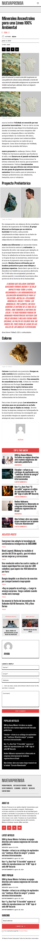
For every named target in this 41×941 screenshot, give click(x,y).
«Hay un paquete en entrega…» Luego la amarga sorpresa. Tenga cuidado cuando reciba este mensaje (19, 591)
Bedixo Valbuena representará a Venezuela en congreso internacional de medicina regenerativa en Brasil (27, 506)
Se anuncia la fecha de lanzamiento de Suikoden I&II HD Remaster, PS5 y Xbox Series (18, 603)
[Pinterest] (12, 49)
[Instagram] (9, 828)
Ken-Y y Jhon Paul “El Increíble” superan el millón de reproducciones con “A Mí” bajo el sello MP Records (26, 490)
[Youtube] (19, 828)
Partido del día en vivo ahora (30, 630)
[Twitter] (8, 49)
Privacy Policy (23, 931)
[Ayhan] (3, 36)
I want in (19, 926)
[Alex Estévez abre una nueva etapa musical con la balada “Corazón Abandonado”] (7, 523)
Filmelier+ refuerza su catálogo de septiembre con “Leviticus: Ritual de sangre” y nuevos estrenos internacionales (27, 474)
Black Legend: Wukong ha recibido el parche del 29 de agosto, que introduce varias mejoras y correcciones (19, 553)
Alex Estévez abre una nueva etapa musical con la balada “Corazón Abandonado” (26, 521)
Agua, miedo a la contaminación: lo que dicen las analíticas (11, 632)
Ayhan (14, 36)
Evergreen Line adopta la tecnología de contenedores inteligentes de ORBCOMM (19, 542)
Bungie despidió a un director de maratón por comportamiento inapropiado (19, 580)
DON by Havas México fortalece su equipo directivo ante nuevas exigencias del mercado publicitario (27, 458)
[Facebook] (4, 49)
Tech (4, 547)
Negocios (18, 465)
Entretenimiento (20, 482)
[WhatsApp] (17, 49)
